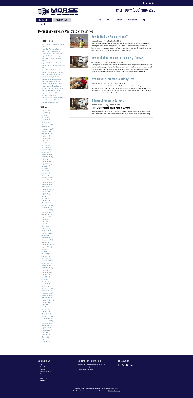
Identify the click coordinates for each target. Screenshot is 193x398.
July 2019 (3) (46, 304)
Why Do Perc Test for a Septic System (112, 79)
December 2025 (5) (48, 129)
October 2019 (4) (47, 298)
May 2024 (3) (46, 170)
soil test (116, 86)
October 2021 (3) (47, 242)
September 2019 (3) (48, 300)
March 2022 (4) (46, 231)
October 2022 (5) (47, 214)
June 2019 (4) (46, 307)
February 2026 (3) (47, 124)
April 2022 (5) (46, 228)
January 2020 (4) (47, 291)
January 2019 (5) (47, 318)
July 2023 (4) (46, 194)
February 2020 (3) (47, 288)
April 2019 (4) (46, 311)
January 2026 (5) (47, 127)
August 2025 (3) (47, 138)
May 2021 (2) (46, 254)
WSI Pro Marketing (114, 391)
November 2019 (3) (48, 295)
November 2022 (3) (48, 212)
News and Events (132, 20)
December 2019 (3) (48, 293)
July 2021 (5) (46, 249)
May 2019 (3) (46, 309)
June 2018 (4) (46, 335)
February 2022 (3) (47, 233)
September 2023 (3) (48, 189)
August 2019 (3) (47, 302)
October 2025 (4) (47, 133)
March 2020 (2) (46, 286)
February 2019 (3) (47, 316)
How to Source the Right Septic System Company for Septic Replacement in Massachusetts (52, 76)
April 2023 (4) (46, 200)
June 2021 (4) (46, 251)
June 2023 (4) (46, 196)
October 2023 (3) (47, 187)
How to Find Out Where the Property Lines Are (117, 58)
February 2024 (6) (47, 177)
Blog (143, 20)
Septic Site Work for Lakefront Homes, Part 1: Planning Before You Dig (53, 65)
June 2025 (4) (46, 143)
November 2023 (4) (48, 184)
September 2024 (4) (48, 161)
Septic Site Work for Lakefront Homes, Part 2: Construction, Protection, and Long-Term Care (52, 51)
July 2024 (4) (46, 166)
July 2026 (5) (46, 113)
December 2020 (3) (48, 265)
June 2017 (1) (46, 341)
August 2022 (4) (47, 219)
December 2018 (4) (48, 321)
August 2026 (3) (47, 110)
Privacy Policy (44, 378)
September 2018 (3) (48, 328)
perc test (95, 86)
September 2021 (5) (48, 244)
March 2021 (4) (46, 258)
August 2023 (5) (47, 191)
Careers (120, 20)
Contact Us (42, 24)
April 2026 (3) (46, 120)
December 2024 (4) (48, 154)
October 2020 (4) (47, 270)
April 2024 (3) (46, 173)
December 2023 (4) (48, 182)
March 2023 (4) (46, 203)
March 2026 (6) (46, 122)
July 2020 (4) (46, 277)
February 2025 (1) (47, 150)
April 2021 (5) (46, 256)
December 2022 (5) (48, 210)
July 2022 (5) (46, 221)
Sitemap (42, 380)
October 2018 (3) (47, 325)
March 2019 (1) (46, 314)
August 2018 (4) (47, 330)
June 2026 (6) (46, 115)
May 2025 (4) (46, 145)
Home (100, 20)
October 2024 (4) (47, 159)
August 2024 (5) (47, 164)
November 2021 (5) (48, 240)
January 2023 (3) (47, 207)
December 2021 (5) (48, 237)
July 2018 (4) (46, 332)
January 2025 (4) (47, 152)
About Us (108, 20)
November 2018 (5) (48, 323)
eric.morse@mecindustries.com (92, 367)
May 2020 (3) (46, 281)
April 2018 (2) (46, 339)
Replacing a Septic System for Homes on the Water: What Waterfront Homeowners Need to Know (54, 99)
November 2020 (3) (48, 268)
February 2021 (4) (47, 261)
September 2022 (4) (48, 217)
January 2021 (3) (47, 263)
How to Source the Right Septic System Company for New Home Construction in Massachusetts (52, 83)
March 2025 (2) (46, 147)
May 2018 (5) (46, 337)
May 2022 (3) (46, 226)
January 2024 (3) (47, 180)
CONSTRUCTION (61, 20)
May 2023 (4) (46, 198)
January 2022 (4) (47, 235)
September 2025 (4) (48, 136)
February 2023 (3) (47, 205)
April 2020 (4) (46, 284)
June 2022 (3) (46, 224)
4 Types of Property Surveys (107, 100)
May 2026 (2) (46, 117)
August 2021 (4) (47, 247)
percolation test (106, 86)
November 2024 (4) (48, 157)
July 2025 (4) (46, 140)
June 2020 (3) (46, 279)
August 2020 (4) (47, 274)
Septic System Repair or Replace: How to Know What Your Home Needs (52, 58)
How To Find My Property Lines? (109, 37)
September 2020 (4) (48, 272)
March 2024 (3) (46, 175)
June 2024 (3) (46, 168)
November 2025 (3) (48, 131)
